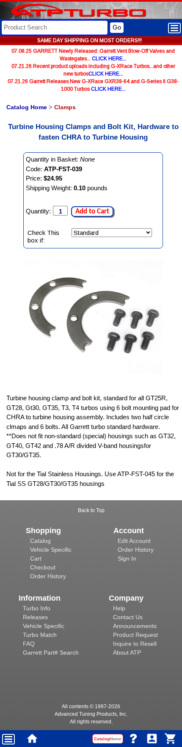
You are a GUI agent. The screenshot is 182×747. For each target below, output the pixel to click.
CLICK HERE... (109, 59)
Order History (48, 576)
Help (119, 608)
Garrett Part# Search (51, 652)
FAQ (29, 643)
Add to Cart (92, 211)
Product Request (135, 634)
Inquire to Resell (135, 643)
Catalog (40, 540)
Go (117, 27)
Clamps (65, 107)
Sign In (127, 558)
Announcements (135, 626)
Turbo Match (40, 634)
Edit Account (134, 540)
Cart (35, 558)
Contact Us (128, 617)
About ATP (127, 652)
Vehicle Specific (51, 549)
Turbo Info (36, 608)
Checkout (42, 567)
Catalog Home (26, 107)
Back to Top (91, 510)
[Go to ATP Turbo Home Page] (64, 11)
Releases (35, 617)
